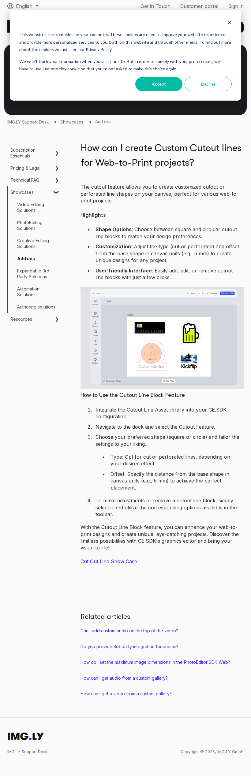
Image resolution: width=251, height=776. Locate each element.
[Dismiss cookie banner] (229, 23)
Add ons (103, 121)
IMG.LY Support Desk (28, 122)
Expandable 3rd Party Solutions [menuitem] (33, 273)
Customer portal (199, 6)
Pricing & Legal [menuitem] (25, 168)
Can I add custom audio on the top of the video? (129, 630)
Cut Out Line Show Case (109, 561)
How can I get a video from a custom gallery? (126, 693)
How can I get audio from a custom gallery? (124, 678)
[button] (57, 151)
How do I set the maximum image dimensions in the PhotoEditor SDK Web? (155, 662)
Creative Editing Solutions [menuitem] (33, 243)
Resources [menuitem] (21, 319)
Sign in (236, 6)
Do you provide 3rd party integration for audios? (129, 646)
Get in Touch (155, 6)
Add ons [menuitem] (26, 258)
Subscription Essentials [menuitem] (23, 153)
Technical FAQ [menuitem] (24, 180)
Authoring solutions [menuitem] (36, 306)
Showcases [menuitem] (22, 192)
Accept (159, 84)
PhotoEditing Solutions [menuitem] (30, 225)
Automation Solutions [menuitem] (28, 291)
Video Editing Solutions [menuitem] (30, 207)
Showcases (71, 122)
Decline (208, 84)
